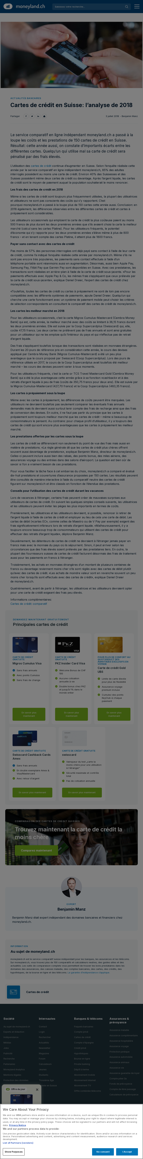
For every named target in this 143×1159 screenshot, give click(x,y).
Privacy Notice (17, 1125)
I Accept (127, 1151)
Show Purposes (14, 1151)
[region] (71, 1131)
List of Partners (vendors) (18, 1142)
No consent (102, 1151)
